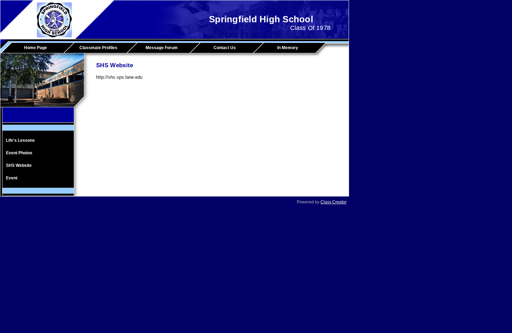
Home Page (35, 47)
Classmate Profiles (98, 47)
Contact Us (225, 47)
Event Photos (19, 152)
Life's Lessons (20, 140)
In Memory (287, 47)
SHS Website (19, 165)
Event (11, 178)
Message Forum (162, 47)
